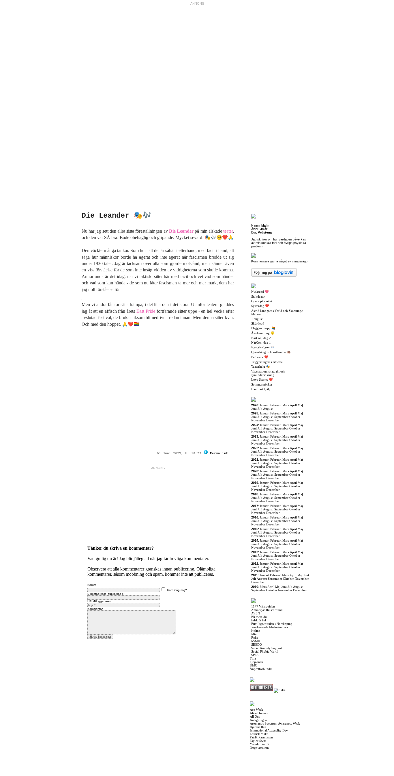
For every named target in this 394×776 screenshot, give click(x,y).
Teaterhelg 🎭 (260, 366)
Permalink (219, 453)
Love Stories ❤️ (262, 379)
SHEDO (256, 644)
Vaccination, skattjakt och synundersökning (268, 373)
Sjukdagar (258, 296)
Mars (285, 405)
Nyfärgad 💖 (260, 291)
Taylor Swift (258, 740)
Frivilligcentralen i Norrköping (271, 623)
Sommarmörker (261, 384)
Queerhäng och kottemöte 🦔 (271, 352)
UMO (253, 665)
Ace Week (256, 709)
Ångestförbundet (261, 669)
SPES (254, 655)
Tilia (253, 658)
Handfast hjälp (261, 389)
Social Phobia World (264, 651)
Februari (276, 405)
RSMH (255, 641)
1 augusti (257, 319)
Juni (254, 408)
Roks (254, 637)
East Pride (145, 311)
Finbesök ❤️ (259, 357)
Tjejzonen (256, 662)
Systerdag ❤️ (260, 306)
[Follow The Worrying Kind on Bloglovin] (205, 453)
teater (228, 231)
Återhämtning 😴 (263, 333)
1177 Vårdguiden (263, 606)
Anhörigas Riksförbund (267, 610)
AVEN (255, 613)
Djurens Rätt (258, 727)
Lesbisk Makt (259, 734)
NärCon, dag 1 (261, 342)
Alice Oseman (259, 713)
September (281, 416)
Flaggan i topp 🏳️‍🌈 (263, 328)
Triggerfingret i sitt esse (267, 362)
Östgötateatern (259, 747)
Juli (260, 408)
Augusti (268, 408)
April (293, 405)
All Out (255, 716)
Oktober (294, 416)
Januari (264, 405)
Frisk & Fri (258, 620)
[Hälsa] (280, 690)
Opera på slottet (261, 301)
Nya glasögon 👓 (263, 347)
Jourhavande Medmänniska (269, 627)
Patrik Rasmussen (261, 737)
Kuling (255, 630)
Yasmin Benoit (259, 744)
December (273, 420)
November (258, 420)
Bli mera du (259, 616)
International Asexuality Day (269, 730)
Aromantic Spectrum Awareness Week (275, 723)
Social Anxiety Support (266, 648)
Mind (254, 634)
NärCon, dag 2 (261, 338)
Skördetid (257, 323)
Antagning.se (258, 720)
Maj (300, 405)
